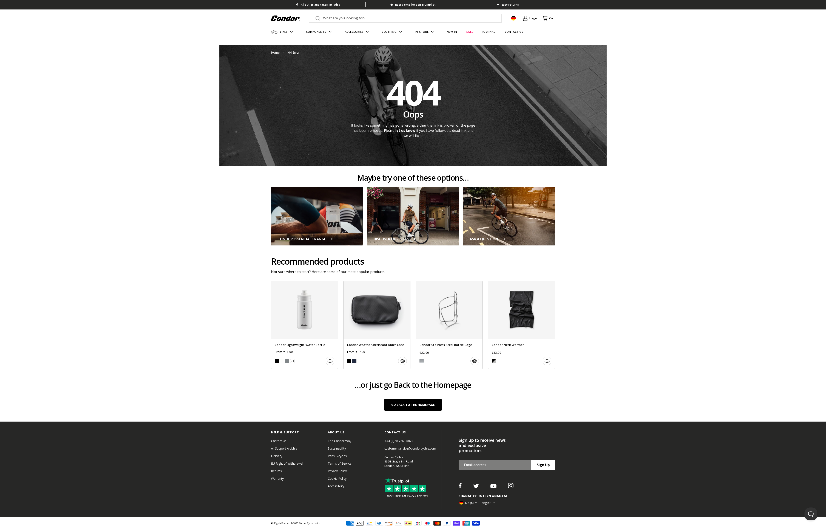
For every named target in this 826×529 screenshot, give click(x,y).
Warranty (277, 478)
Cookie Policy (337, 478)
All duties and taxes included (320, 4)
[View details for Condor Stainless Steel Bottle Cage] (449, 325)
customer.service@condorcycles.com (410, 448)
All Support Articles (284, 448)
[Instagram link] (510, 487)
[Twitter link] (476, 487)
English (486, 503)
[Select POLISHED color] (421, 361)
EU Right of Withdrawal (287, 463)
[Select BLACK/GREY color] (494, 361)
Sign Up (543, 464)
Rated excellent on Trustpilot (415, 4)
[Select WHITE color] (282, 361)
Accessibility (336, 486)
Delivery (276, 456)
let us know (405, 130)
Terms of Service (339, 463)
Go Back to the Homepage (413, 405)
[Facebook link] (460, 487)
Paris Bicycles (337, 456)
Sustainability (337, 448)
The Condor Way (339, 441)
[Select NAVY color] (354, 361)
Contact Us (279, 441)
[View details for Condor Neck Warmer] (521, 325)
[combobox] (409, 18)
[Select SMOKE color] (287, 361)
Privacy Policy (337, 471)
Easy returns (510, 4)
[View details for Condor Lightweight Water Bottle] (304, 325)
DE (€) (469, 503)
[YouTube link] (493, 487)
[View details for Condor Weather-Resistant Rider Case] (377, 325)
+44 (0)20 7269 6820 (398, 441)
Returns (276, 471)
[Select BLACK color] (277, 361)
